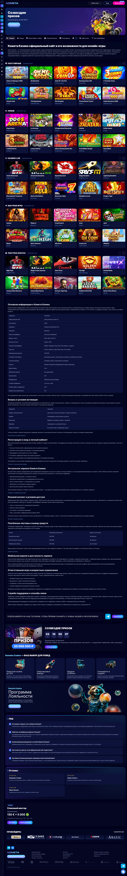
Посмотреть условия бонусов (16, 435)
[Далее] (76, 38)
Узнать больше (14, 706)
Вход (107, 3)
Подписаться (118, 616)
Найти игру (95, 3)
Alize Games (75, 837)
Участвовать (14, 24)
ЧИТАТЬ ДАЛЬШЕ (25, 822)
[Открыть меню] (1, 2)
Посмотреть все (28, 63)
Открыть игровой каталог (15, 519)
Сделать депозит (13, 551)
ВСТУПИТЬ (12, 822)
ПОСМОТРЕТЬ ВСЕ (119, 832)
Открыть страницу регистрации (17, 464)
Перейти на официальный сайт (17, 493)
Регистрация (119, 2)
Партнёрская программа (16, 856)
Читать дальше (51, 647)
